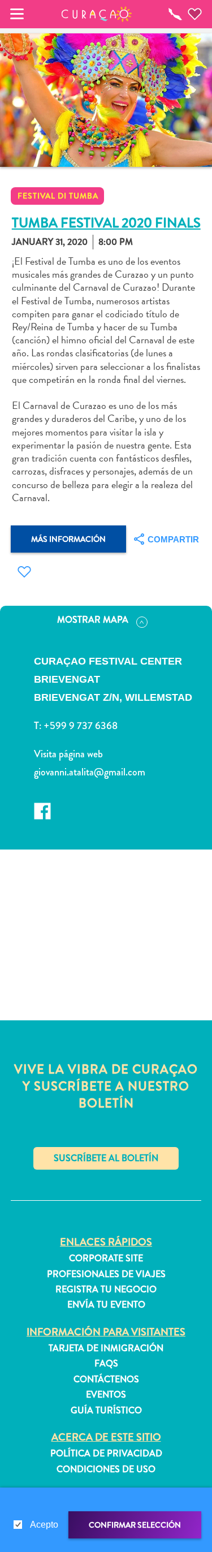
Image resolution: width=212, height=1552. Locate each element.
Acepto (44, 1524)
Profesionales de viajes (106, 1274)
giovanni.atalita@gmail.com (89, 772)
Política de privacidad (106, 1453)
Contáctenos (106, 1379)
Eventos (106, 1395)
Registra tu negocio (106, 1289)
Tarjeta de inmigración (106, 1348)
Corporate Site (106, 1258)
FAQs (106, 1363)
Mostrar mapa (92, 619)
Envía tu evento (106, 1305)
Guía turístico (106, 1410)
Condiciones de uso (106, 1469)
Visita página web (68, 754)
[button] (96, 14)
